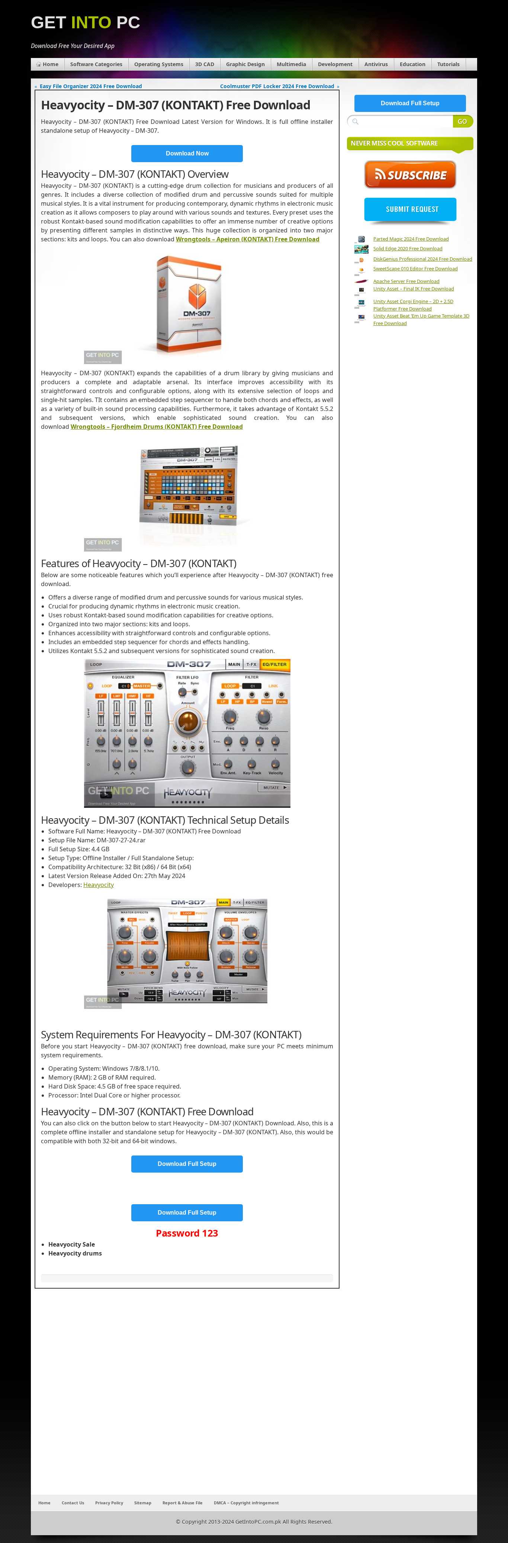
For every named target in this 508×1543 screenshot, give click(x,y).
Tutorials (448, 64)
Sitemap (142, 1502)
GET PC (85, 22)
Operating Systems (158, 64)
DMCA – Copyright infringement (246, 1502)
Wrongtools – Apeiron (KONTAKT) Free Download (247, 239)
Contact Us (73, 1502)
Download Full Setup (187, 1164)
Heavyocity (98, 885)
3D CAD (204, 64)
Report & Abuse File (183, 1502)
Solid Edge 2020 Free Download (408, 248)
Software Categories (96, 64)
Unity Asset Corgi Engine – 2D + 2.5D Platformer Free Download (413, 305)
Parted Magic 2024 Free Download (411, 238)
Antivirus (376, 64)
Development (335, 64)
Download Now (187, 153)
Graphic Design (245, 64)
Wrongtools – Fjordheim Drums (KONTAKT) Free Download (157, 426)
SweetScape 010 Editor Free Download (415, 268)
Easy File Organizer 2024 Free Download (91, 86)
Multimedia (291, 64)
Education (412, 64)
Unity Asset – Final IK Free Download (413, 288)
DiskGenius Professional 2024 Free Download (422, 258)
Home (50, 64)
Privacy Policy (109, 1502)
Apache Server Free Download (406, 281)
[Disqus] (187, 1396)
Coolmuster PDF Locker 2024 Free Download (277, 86)
